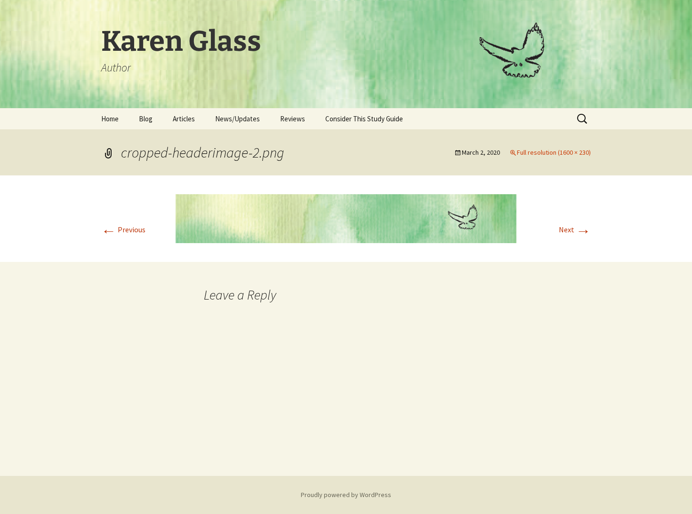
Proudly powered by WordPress (346, 494)
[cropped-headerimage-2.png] (346, 217)
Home (110, 118)
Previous (123, 229)
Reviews (292, 118)
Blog (146, 118)
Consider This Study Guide (364, 118)
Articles (184, 118)
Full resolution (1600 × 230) (554, 152)
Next (575, 229)
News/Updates (237, 118)
